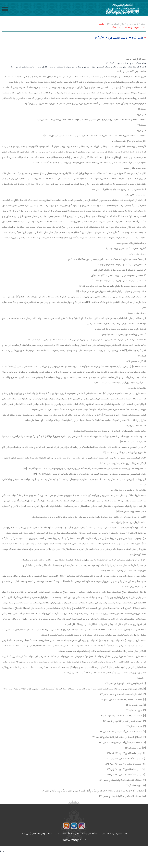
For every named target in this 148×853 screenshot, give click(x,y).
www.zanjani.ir (74, 840)
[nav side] (5, 9)
